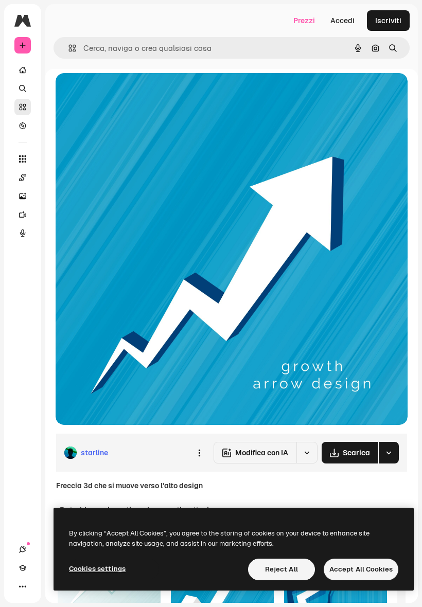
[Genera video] (22, 214)
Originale (123, 92)
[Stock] (22, 107)
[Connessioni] (22, 549)
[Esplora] (22, 125)
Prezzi (304, 20)
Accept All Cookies (361, 569)
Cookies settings (97, 568)
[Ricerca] (22, 88)
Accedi (342, 20)
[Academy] (22, 568)
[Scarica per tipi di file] (388, 452)
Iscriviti (388, 20)
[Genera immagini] (22, 196)
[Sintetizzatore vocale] (22, 233)
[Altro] (22, 586)
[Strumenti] (22, 159)
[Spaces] (22, 177)
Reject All (281, 569)
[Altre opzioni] (199, 452)
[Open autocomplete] (68, 48)
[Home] (22, 70)
